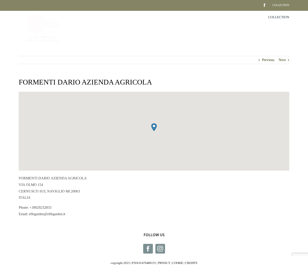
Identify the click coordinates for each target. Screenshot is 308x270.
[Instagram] (160, 249)
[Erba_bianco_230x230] (42, 12)
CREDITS (191, 263)
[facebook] (257, 3)
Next (282, 60)
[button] (154, 127)
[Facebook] (148, 249)
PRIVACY (164, 263)
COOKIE (177, 263)
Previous (268, 60)
